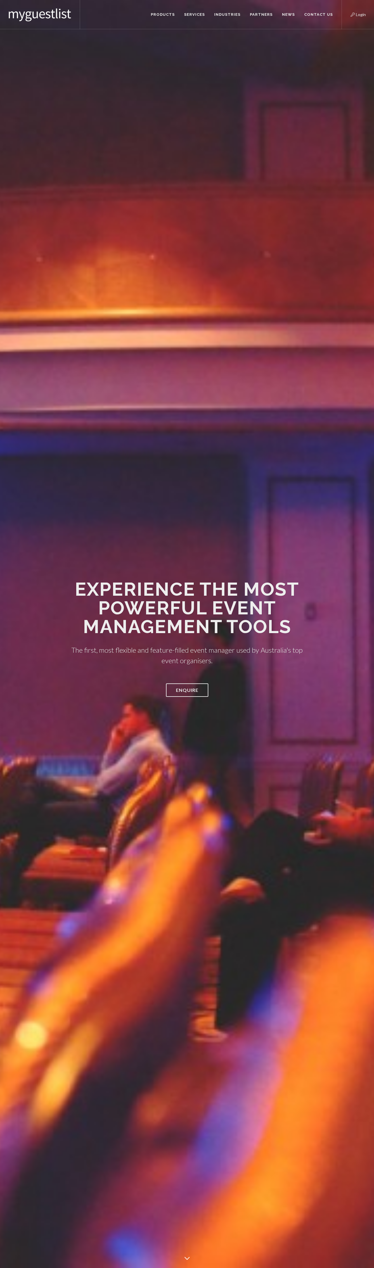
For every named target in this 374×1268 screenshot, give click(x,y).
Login (353, 14)
